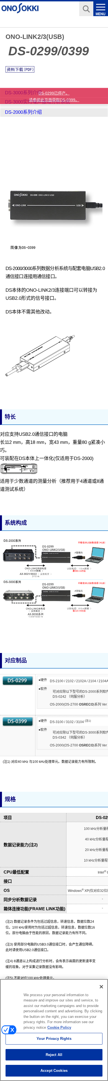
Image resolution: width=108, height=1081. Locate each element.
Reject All (54, 1055)
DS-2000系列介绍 (23, 112)
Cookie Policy (59, 1027)
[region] (54, 1030)
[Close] (101, 987)
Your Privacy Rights (54, 1039)
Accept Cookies (54, 1070)
